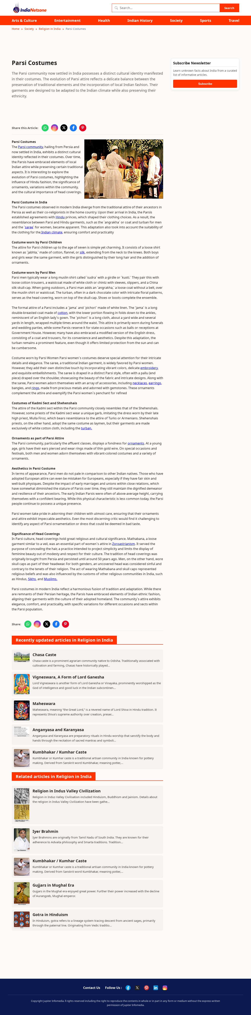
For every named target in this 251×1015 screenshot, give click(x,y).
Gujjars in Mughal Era (53, 885)
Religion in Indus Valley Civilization (67, 791)
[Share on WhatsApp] (45, 127)
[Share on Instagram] (54, 127)
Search (229, 8)
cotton (62, 313)
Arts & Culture (24, 20)
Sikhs (32, 579)
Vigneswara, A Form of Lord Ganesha (68, 677)
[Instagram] (165, 988)
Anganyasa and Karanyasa (58, 729)
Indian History (140, 20)
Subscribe (205, 83)
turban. (86, 428)
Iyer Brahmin (45, 831)
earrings (155, 383)
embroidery (149, 368)
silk (82, 252)
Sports (205, 20)
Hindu (60, 217)
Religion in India (50, 29)
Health (104, 20)
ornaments (136, 443)
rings (35, 388)
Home (15, 29)
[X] (137, 988)
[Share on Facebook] (73, 127)
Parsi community (30, 147)
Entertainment (67, 20)
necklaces (140, 383)
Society (176, 20)
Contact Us (91, 988)
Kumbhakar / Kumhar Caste (60, 752)
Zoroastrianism (123, 544)
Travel (234, 20)
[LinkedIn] (156, 988)
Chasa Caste (44, 654)
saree (29, 227)
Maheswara (44, 703)
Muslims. (50, 579)
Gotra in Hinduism (50, 914)
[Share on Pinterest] (82, 127)
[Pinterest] (146, 988)
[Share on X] (63, 127)
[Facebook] (128, 988)
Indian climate (51, 232)
